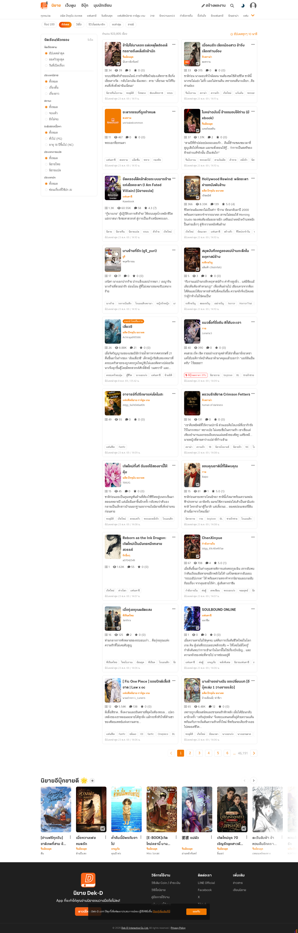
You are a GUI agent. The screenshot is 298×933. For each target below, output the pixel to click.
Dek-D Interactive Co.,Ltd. (135, 928)
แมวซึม (205, 620)
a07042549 (129, 560)
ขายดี (131, 24)
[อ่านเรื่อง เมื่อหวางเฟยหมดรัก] (91, 809)
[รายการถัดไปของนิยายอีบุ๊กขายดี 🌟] (253, 780)
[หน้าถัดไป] (253, 753)
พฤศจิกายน (129, 261)
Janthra (127, 620)
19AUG (126, 482)
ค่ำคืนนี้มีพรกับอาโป (124, 841)
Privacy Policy (178, 928)
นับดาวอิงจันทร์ (130, 61)
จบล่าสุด (116, 24)
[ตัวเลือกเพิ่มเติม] (174, 44)
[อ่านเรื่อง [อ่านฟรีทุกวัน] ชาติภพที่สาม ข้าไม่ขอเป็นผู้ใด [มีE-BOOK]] (56, 809)
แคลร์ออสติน (208, 128)
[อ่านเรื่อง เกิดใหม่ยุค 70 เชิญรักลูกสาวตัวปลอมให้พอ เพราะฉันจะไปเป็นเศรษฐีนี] (232, 809)
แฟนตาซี (91, 15)
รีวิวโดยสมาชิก (97, 24)
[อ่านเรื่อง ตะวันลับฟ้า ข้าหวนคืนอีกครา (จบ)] (267, 809)
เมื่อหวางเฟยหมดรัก (86, 841)
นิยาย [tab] (56, 6)
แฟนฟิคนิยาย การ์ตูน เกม (131, 15)
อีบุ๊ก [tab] (84, 6)
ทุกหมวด (45, 15)
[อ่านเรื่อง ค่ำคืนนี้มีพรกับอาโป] (126, 809)
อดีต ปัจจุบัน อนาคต (71, 15)
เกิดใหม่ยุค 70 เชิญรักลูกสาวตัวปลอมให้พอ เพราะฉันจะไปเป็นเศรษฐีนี (229, 841)
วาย (152, 15)
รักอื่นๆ (126, 555)
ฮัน (42, 853)
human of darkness (212, 405)
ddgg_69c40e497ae (212, 548)
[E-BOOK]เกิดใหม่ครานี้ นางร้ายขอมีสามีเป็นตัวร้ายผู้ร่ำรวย (159, 841)
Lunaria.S (207, 333)
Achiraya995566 (132, 337)
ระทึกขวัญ (207, 262)
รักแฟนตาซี (217, 15)
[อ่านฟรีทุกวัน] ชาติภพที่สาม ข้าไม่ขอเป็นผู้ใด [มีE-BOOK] (53, 841)
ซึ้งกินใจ (201, 15)
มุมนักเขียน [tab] (103, 6)
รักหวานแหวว (167, 15)
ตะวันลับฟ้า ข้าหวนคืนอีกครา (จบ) (263, 841)
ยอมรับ (196, 911)
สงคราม (127, 118)
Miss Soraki (153, 853)
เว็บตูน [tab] (70, 6)
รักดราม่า (233, 15)
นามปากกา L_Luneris (134, 698)
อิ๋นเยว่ (220, 853)
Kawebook (128, 201)
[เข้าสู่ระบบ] (253, 6)
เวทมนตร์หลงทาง (261, 853)
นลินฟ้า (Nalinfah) (212, 267)
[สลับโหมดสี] (243, 6)
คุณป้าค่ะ (116, 853)
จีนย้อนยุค (107, 15)
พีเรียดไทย (128, 615)
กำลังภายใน (186, 15)
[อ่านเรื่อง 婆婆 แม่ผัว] (197, 809)
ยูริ (124, 256)
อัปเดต (65, 24)
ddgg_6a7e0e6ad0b (134, 405)
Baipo (205, 476)
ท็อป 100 (49, 24)
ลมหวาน (206, 61)
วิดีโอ (79, 24)
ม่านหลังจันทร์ (189, 853)
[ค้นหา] (232, 6)
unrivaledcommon (133, 122)
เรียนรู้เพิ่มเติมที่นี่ (161, 911)
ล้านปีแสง (81, 853)
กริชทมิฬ (206, 195)
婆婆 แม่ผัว (190, 838)
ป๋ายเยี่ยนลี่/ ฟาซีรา (212, 698)
